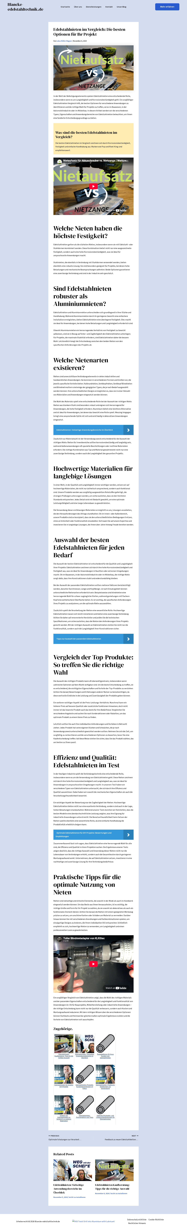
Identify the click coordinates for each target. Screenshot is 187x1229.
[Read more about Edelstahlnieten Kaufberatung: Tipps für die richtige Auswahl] (114, 1170)
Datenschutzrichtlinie (136, 1219)
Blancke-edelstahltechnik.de (25, 7)
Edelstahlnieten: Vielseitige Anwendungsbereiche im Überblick (68, 1188)
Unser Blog (121, 7)
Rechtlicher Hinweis (137, 1223)
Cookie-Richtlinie (156, 1219)
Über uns (78, 7)
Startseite (65, 7)
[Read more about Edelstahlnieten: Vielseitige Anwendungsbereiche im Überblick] (72, 1170)
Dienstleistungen (93, 7)
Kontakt (109, 7)
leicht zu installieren (77, 1197)
